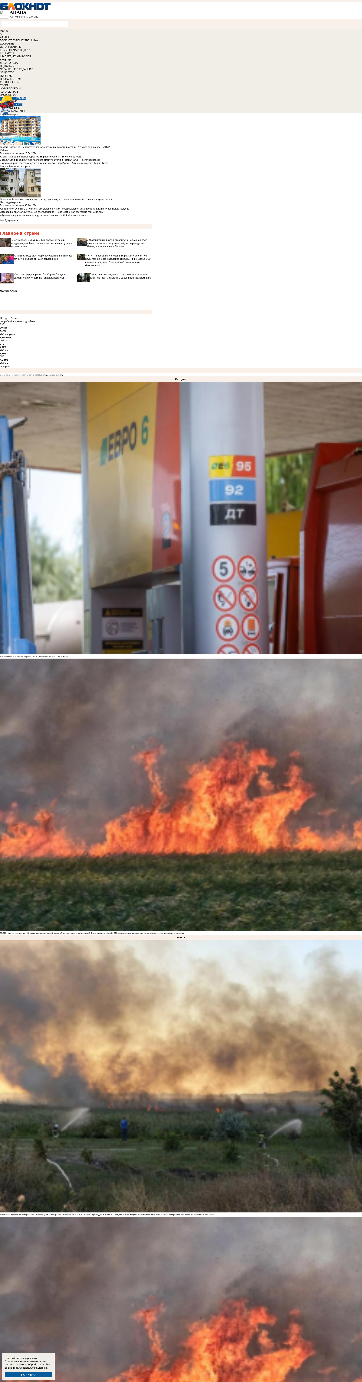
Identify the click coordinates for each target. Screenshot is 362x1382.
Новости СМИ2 (8, 290)
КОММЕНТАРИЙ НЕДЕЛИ (15, 50)
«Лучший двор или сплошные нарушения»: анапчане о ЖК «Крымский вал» (43, 215)
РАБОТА (21, 98)
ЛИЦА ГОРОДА (9, 62)
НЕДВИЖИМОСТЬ (10, 66)
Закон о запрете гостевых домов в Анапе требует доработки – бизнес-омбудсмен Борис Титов (54, 163)
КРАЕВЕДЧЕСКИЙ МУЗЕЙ (15, 56)
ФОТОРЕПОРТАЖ (10, 88)
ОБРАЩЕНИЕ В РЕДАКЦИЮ (16, 69)
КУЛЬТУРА (6, 59)
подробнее (29, 321)
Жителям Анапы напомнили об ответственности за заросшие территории (150, 933)
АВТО (3, 34)
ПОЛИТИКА (6, 75)
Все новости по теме (12, 153)
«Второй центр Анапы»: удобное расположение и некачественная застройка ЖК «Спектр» (51, 211)
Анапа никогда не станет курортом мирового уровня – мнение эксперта (40, 156)
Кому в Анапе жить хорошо (15, 166)
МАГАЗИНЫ (18, 111)
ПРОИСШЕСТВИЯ (10, 79)
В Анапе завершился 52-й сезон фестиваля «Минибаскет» (188, 1215)
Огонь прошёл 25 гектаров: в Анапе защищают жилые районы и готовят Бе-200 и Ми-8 (45, 1215)
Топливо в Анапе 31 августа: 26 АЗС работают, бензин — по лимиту (36, 657)
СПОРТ (4, 85)
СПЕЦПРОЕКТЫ (9, 82)
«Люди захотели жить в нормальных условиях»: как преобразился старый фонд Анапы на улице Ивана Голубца (64, 208)
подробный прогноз (11, 321)
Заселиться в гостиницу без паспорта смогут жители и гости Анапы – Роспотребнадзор (50, 159)
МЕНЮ (4, 30)
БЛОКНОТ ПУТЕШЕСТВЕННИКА (19, 40)
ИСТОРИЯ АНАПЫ (10, 46)
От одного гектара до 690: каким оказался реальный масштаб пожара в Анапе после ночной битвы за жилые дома (58, 933)
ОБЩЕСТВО (7, 72)
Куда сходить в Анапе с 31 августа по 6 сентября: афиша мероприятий (122, 1215)
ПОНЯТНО (28, 1374)
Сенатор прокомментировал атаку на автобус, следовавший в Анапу (31, 375)
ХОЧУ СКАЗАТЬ (9, 91)
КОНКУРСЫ (7, 53)
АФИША (4, 37)
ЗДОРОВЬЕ (7, 43)
